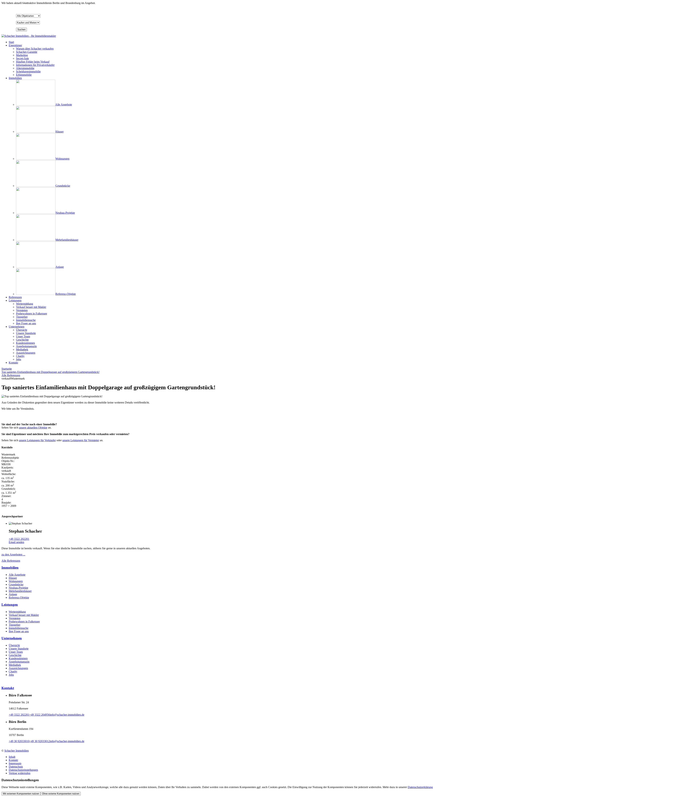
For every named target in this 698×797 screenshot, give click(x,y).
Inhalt (12, 756)
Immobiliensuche (18, 628)
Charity (13, 671)
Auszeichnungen (18, 668)
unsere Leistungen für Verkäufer (37, 440)
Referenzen (15, 297)
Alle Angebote (17, 574)
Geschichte (15, 655)
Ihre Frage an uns (19, 631)
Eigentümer (15, 45)
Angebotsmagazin (19, 661)
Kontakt (13, 362)
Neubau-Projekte (18, 587)
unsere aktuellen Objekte (33, 427)
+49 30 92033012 (39, 741)
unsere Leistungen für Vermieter (80, 440)
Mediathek (15, 664)
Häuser (13, 577)
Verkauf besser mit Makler (24, 614)
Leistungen (15, 300)
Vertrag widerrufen (19, 773)
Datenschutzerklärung (420, 787)
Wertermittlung (17, 611)
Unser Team (16, 651)
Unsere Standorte (19, 648)
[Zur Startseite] (28, 35)
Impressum (15, 763)
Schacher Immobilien (16, 750)
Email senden (16, 542)
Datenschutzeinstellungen (23, 769)
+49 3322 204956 (39, 714)
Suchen (21, 29)
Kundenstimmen (18, 658)
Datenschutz (16, 766)
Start (11, 42)
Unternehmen (16, 326)
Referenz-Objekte (19, 597)
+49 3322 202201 (19, 538)
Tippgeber (14, 624)
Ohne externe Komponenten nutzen (60, 793)
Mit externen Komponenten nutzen (21, 793)
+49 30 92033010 (19, 741)
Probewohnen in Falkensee (24, 621)
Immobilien (15, 78)
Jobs (11, 674)
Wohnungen (16, 581)
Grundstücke (16, 584)
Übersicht (14, 645)
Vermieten (14, 618)
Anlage (13, 594)
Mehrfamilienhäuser (20, 591)
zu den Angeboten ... (13, 554)
